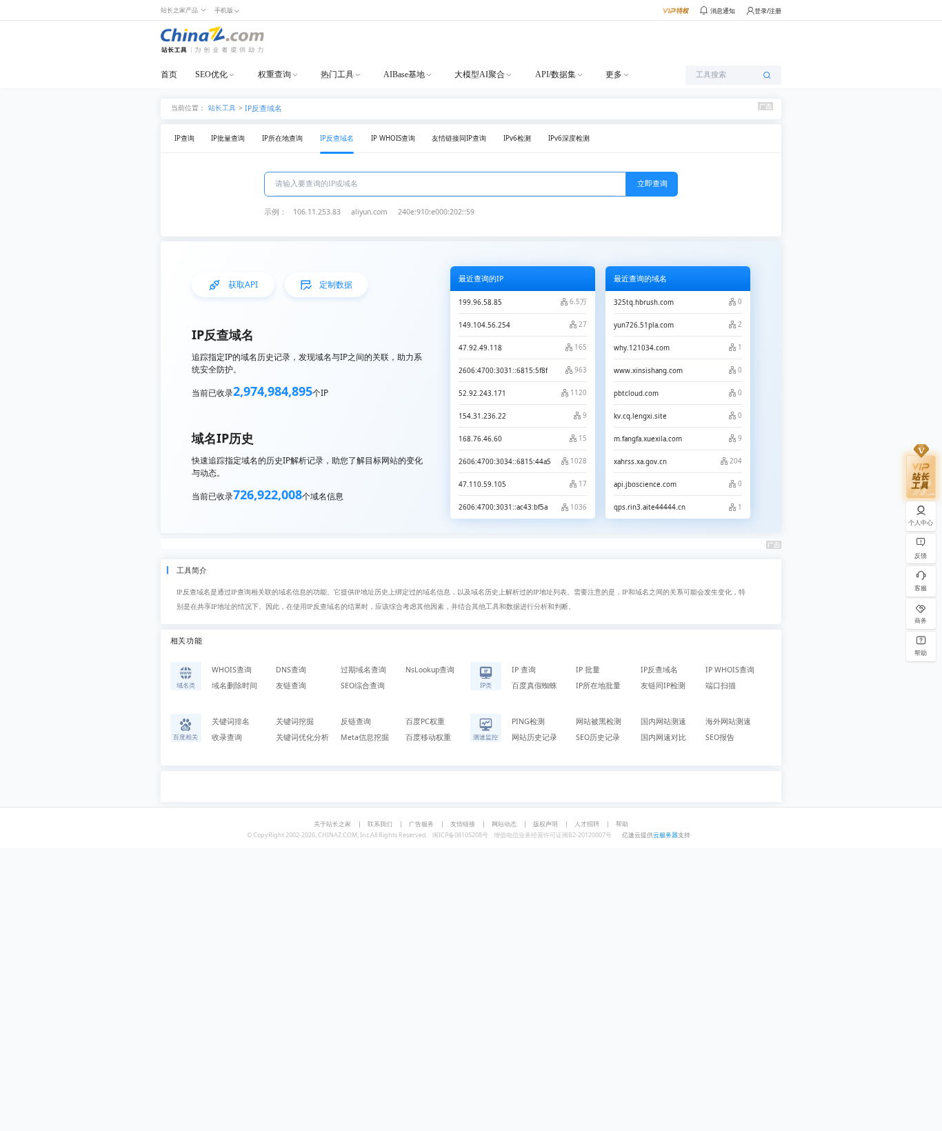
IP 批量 (588, 669)
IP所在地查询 (282, 138)
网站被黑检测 (598, 721)
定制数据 (335, 284)
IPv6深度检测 (569, 138)
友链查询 (291, 685)
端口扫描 (720, 685)
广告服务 (421, 824)
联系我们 (380, 824)
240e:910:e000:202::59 (436, 212)
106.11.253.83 (317, 212)
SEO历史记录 (598, 737)
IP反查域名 (263, 108)
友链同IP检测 (663, 685)
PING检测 (528, 721)
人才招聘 (586, 824)
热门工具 (337, 74)
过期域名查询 (363, 669)
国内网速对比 (663, 737)
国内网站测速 (663, 721)
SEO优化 (211, 74)
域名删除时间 (234, 685)
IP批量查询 (228, 138)
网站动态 (504, 824)
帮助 (622, 824)
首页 (169, 74)
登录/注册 (767, 10)
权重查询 (274, 74)
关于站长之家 (332, 824)
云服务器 (665, 834)
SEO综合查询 (363, 685)
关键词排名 (231, 721)
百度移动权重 (428, 737)
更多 (613, 74)
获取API (243, 284)
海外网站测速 (728, 721)
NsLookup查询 (429, 669)
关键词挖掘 (295, 721)
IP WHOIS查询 (393, 138)
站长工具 (222, 107)
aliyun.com (369, 212)
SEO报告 (719, 737)
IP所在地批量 (598, 685)
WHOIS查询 (232, 669)
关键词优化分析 (302, 737)
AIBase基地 (404, 74)
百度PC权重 (425, 721)
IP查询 (184, 138)
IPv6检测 (517, 138)
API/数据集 (555, 74)
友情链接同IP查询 (459, 138)
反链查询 (356, 721)
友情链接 (462, 824)
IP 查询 (524, 669)
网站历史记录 (534, 737)
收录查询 (227, 737)
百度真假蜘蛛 (534, 685)
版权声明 (545, 824)
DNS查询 (291, 669)
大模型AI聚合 (479, 74)
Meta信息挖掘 (365, 737)
